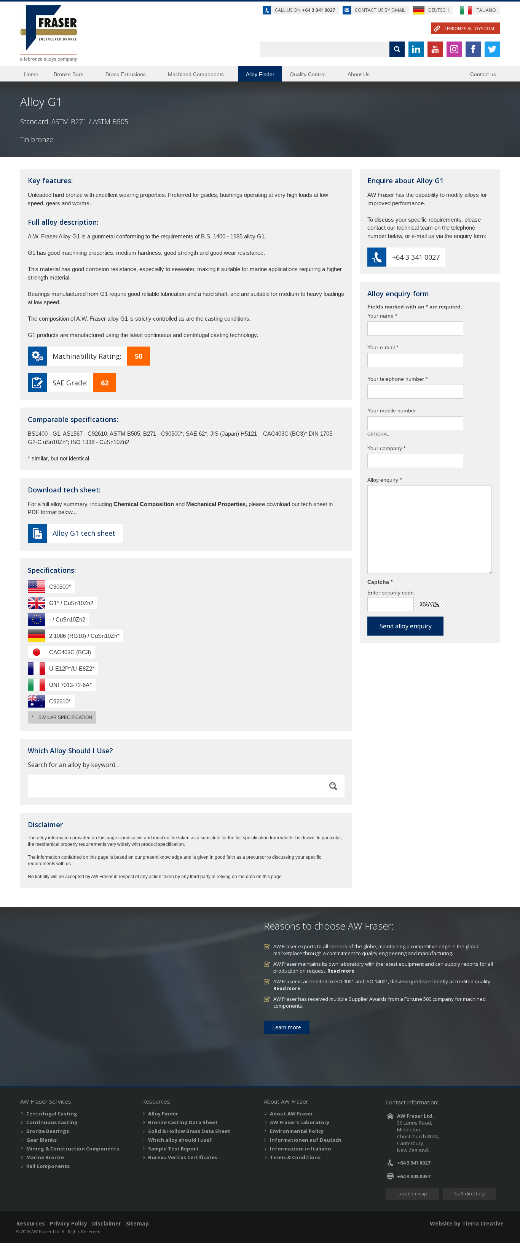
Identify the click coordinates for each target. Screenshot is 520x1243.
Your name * (382, 316)
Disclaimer (106, 1223)
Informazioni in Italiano (300, 1148)
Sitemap (137, 1223)
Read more (340, 970)
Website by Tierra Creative (467, 1223)
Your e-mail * (382, 347)
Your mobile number (391, 410)
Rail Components (48, 1166)
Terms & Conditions (295, 1157)
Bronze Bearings (47, 1131)
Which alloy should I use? (180, 1139)
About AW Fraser (291, 1113)
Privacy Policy (68, 1223)
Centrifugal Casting (51, 1113)
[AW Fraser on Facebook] (473, 49)
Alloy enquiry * (384, 480)
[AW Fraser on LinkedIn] (416, 49)
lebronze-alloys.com (469, 28)
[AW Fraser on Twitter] (492, 49)
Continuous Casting (52, 1122)
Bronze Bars (68, 74)
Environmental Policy (297, 1131)
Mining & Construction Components (72, 1148)
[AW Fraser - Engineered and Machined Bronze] (48, 33)
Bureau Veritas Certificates (182, 1157)
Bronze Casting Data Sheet (183, 1122)
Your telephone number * (397, 379)
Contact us (483, 74)
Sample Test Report (173, 1148)
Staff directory (469, 1193)
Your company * (386, 448)
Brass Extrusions (125, 74)
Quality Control (307, 74)
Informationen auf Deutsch (305, 1139)
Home (31, 74)
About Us (359, 74)
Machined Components (196, 74)
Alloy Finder (260, 74)
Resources (30, 1223)
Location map (412, 1193)
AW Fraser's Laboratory (299, 1122)
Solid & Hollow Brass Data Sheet (189, 1131)
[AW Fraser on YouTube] (435, 49)
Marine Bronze (45, 1157)
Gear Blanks (41, 1139)
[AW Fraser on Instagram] (454, 49)
